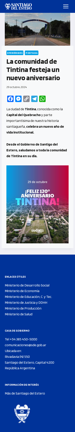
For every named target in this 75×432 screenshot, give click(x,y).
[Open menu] (66, 6)
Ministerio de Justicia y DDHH (26, 302)
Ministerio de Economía (22, 291)
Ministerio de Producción (23, 308)
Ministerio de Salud (18, 314)
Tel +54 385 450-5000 (21, 339)
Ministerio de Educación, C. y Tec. (28, 296)
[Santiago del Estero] (18, 6)
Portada (32, 52)
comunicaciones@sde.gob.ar (25, 345)
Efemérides (15, 52)
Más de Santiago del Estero (25, 393)
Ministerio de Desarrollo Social (27, 285)
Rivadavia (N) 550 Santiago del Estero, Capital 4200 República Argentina (29, 362)
